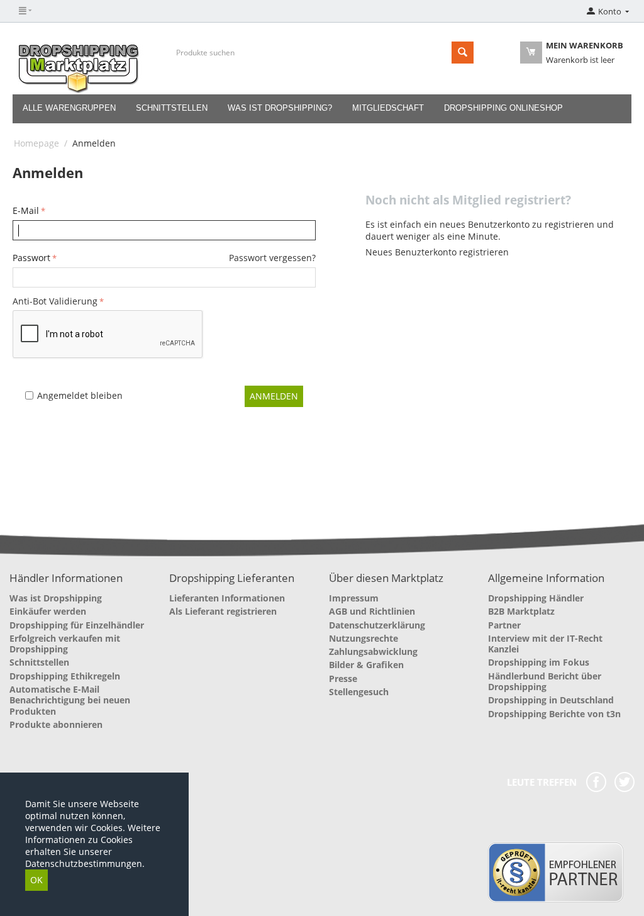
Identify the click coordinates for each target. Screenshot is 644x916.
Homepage (36, 143)
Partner (504, 625)
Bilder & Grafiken (366, 665)
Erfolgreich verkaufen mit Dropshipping (64, 643)
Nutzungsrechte (363, 638)
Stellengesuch (359, 692)
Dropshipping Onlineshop (503, 108)
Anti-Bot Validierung (55, 301)
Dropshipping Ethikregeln (64, 676)
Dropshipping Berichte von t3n (554, 714)
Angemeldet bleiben (80, 395)
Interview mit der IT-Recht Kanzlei (545, 643)
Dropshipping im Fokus (538, 662)
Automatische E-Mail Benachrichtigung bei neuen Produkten (69, 700)
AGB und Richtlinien (372, 611)
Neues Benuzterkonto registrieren (437, 252)
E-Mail (26, 210)
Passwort (31, 258)
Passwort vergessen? (272, 258)
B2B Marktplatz (521, 611)
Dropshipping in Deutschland (551, 700)
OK (36, 880)
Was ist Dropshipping (55, 598)
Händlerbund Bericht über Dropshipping (544, 681)
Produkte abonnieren (56, 724)
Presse (343, 678)
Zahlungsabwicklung (373, 651)
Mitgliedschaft (388, 108)
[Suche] (463, 53)
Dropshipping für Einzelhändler (76, 625)
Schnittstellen (172, 108)
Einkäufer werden (47, 611)
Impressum (354, 598)
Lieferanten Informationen (227, 598)
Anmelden (274, 396)
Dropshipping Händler (536, 598)
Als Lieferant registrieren (223, 611)
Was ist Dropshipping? (280, 108)
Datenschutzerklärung (377, 625)
